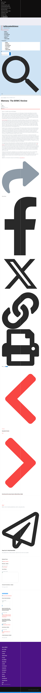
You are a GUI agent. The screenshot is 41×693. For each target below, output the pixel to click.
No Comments (3, 106)
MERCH (6, 37)
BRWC (3, 105)
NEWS (5, 31)
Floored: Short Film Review (6, 598)
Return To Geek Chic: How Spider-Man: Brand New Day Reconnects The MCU (6, 609)
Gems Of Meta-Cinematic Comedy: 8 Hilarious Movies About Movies (6, 620)
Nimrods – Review (5, 563)
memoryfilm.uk (22, 157)
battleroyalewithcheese (11, 26)
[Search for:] (6, 54)
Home (2, 97)
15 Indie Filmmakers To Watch (6, 635)
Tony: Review (4, 569)
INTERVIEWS (7, 34)
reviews (6, 366)
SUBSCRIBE (6, 38)
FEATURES (6, 36)
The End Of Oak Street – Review (7, 584)
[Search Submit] (10, 53)
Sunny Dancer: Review (5, 627)
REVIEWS (6, 33)
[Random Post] (1, 51)
